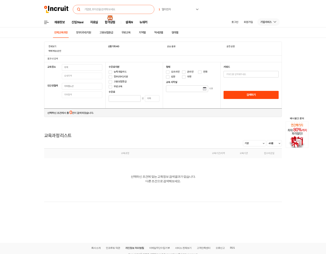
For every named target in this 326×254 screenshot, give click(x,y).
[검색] (79, 9)
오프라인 (175, 71)
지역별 (142, 32)
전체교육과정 (61, 32)
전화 (205, 71)
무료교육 (126, 32)
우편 (189, 76)
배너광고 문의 (297, 118)
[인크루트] (56, 9)
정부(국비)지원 (83, 32)
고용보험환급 (106, 32)
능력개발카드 (120, 71)
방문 (173, 76)
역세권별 (158, 32)
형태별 (174, 32)
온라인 (190, 71)
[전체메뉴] (49, 23)
